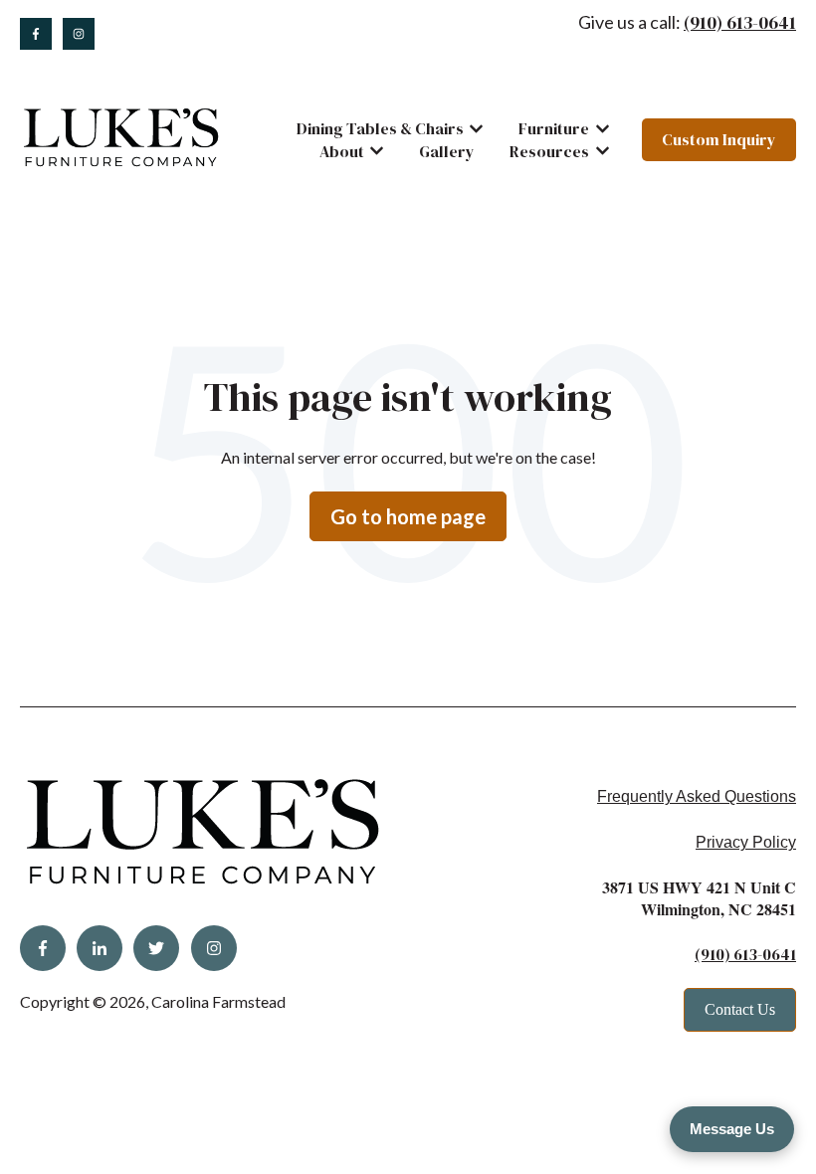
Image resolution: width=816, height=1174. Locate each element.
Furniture (553, 128)
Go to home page (408, 516)
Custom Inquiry (719, 139)
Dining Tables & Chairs (380, 128)
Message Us (732, 1128)
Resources (549, 151)
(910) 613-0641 (740, 22)
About (341, 151)
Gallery (447, 151)
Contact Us (740, 1009)
